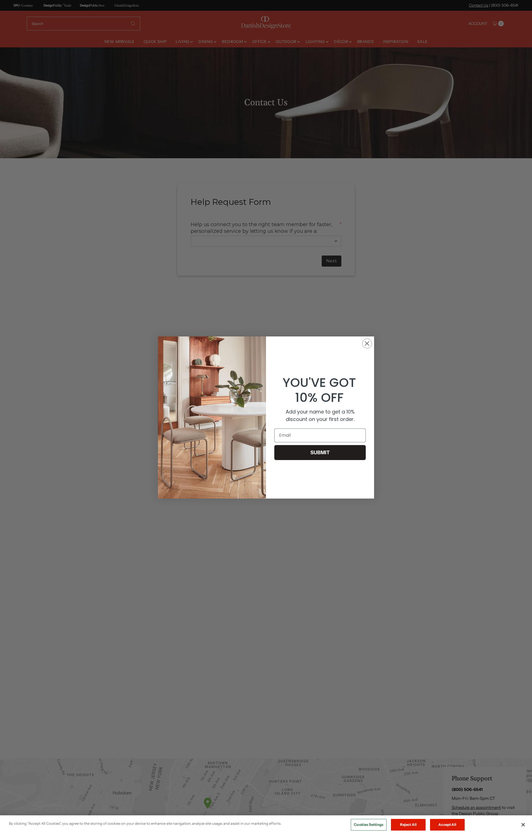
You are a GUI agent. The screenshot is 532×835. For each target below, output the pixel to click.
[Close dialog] (367, 343)
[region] (266, 825)
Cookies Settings (368, 824)
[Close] (523, 825)
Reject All (408, 824)
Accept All (447, 824)
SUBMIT (320, 453)
